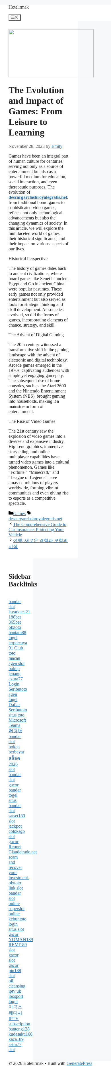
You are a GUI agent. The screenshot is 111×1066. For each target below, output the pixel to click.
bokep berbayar (16, 749)
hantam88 (17, 632)
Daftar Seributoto (18, 707)
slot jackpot (15, 823)
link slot (16, 888)
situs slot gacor (16, 932)
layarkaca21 (19, 611)
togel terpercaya (18, 640)
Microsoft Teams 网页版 (17, 725)
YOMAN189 (21, 939)
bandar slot (15, 604)
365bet (15, 622)
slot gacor (13, 839)
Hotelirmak (19, 7)
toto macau (14, 656)
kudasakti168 (20, 1034)
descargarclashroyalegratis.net (35, 518)
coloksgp (17, 831)
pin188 (15, 970)
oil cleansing (17, 983)
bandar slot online (15, 898)
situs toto (16, 714)
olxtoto (15, 627)
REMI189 (18, 944)
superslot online (16, 911)
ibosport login (16, 999)
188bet (15, 617)
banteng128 (19, 1028)
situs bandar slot (15, 805)
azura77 (16, 678)
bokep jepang (14, 671)
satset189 (17, 815)
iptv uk (15, 991)
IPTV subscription (19, 1021)
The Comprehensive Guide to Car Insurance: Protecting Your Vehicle (37, 529)
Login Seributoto (18, 687)
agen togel (13, 697)
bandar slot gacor (15, 779)
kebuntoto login (17, 921)
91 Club (16, 647)
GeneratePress (79, 1063)
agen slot (16, 663)
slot (12, 769)
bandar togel (15, 793)
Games (19, 513)
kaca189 (16, 1039)
